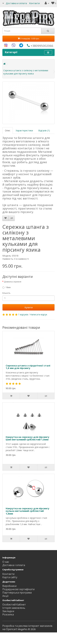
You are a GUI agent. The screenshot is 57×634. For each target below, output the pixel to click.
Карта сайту (9, 577)
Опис (7, 130)
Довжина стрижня (12, 281)
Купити (29, 307)
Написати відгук (38, 314)
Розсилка (8, 614)
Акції (5, 596)
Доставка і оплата (13, 565)
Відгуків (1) (44, 130)
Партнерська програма (17, 592)
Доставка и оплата (16, 3)
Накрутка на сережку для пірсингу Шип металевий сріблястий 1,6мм (27, 438)
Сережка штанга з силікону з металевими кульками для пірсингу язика (25, 72)
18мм (8, 287)
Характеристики (24, 130)
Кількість (6, 293)
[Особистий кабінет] (47, 3)
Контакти (34, 3)
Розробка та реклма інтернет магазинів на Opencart (27, 627)
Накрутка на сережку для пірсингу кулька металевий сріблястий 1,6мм (27, 511)
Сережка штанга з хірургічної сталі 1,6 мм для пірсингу (28, 367)
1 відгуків (23, 314)
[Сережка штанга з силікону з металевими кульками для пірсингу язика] (28, 103)
